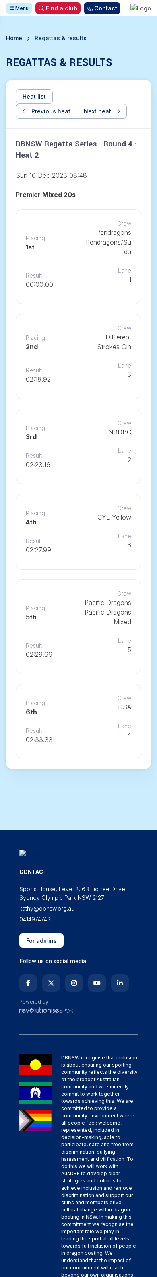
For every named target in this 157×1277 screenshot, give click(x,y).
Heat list (34, 96)
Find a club (61, 8)
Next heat (97, 111)
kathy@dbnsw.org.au (46, 908)
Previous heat (50, 111)
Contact (105, 8)
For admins (41, 940)
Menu (21, 8)
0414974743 (34, 919)
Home (14, 38)
